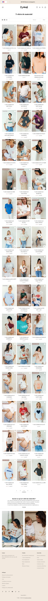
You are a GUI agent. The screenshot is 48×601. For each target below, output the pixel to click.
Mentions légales (5, 583)
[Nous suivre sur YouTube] (12, 591)
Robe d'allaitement (26, 561)
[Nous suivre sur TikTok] (15, 591)
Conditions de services (6, 581)
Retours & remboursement (7, 575)
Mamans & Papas (25, 566)
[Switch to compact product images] (6, 19)
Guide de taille (40, 559)
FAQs (38, 557)
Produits (23, 552)
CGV (3, 579)
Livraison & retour (40, 568)
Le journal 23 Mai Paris (41, 566)
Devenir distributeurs (41, 555)
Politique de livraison (6, 577)
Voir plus (24, 507)
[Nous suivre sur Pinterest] (9, 591)
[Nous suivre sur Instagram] (5, 591)
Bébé (23, 563)
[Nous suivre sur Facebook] (2, 591)
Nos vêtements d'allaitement (28, 555)
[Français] (4, 2)
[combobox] (4, 2)
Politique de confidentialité (7, 587)
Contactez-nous (40, 563)
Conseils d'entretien (41, 561)
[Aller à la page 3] (31, 490)
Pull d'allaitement (25, 559)
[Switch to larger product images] (2, 19)
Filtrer (44, 19)
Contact (3, 585)
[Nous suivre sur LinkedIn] (19, 591)
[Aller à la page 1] (16, 490)
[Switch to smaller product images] (4, 19)
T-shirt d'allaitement (26, 557)
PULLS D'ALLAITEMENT (35, 543)
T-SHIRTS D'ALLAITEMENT (12, 543)
